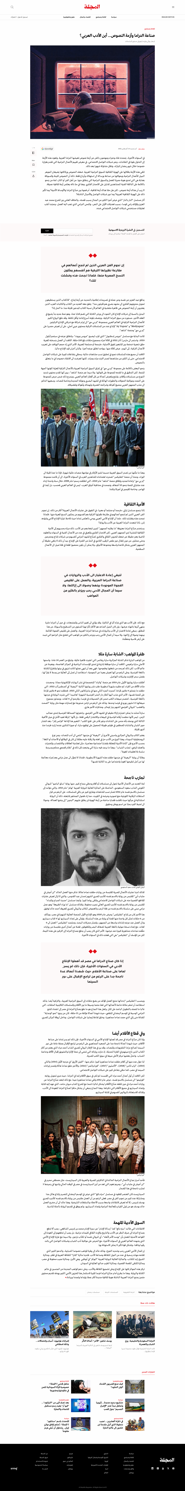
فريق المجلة (44, 1457)
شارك (33, 172)
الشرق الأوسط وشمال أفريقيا (98, 1457)
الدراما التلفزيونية (128, 1292)
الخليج (106, 1454)
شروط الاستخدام (42, 1461)
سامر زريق (141, 149)
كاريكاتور (70, 1457)
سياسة (114, 17)
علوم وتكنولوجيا (69, 17)
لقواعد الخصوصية (63, 235)
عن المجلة (44, 1454)
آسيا (106, 1469)
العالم (106, 1473)
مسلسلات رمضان (93, 1292)
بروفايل (131, 1473)
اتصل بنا (45, 1469)
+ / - (33, 148)
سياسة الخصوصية (41, 1465)
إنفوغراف (70, 1465)
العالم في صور (68, 1461)
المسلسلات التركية (111, 1292)
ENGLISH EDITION (168, 17)
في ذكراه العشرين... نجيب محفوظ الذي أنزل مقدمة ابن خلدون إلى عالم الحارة (110, 1424)
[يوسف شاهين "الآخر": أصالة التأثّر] (92, 1325)
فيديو (71, 1454)
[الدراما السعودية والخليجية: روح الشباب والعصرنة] (135, 1325)
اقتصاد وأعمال (85, 17)
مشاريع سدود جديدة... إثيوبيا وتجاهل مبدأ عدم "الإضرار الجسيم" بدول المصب (109, 1406)
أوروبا (106, 1461)
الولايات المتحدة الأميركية (99, 1465)
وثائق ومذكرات (129, 1469)
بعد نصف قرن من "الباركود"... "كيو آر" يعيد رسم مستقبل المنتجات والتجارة (55, 1406)
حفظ (33, 160)
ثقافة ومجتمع (101, 17)
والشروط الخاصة (53, 235)
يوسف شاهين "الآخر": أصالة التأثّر (97, 1341)
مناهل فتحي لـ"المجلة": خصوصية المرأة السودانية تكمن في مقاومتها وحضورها (55, 1387)
